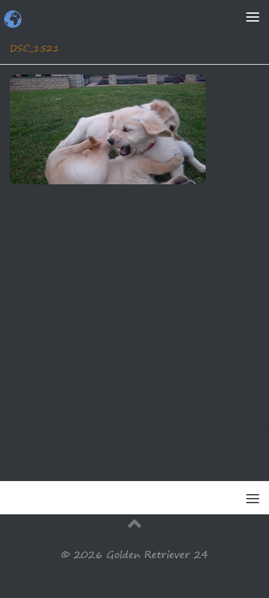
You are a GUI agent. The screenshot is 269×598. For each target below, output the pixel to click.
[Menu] (252, 16)
